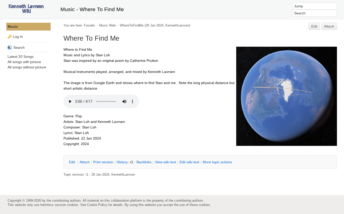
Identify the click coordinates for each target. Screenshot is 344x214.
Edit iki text (189, 162)
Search (18, 47)
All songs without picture (27, 67)
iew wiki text (165, 162)
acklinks (143, 162)
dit (72, 162)
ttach (85, 162)
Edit (314, 26)
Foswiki (89, 25)
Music (13, 26)
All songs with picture (24, 62)
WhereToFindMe (132, 25)
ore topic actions (217, 162)
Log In (18, 37)
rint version (103, 162)
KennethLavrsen (177, 25)
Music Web (107, 25)
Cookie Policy (97, 205)
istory (122, 162)
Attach (329, 26)
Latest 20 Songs (20, 57)
